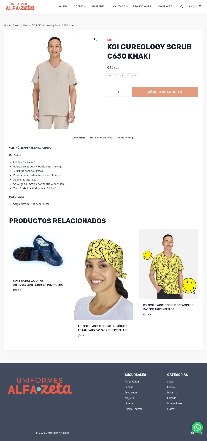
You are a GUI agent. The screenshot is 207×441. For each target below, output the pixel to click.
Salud (170, 381)
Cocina (171, 387)
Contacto (165, 6)
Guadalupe (131, 392)
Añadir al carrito (165, 92)
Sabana (129, 387)
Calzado (171, 398)
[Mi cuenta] (200, 6)
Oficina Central (133, 409)
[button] (95, 39)
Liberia (129, 403)
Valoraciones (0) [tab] (126, 137)
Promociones (174, 403)
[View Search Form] (181, 6)
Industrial (172, 392)
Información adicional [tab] (101, 137)
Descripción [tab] (78, 137)
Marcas (171, 409)
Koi (109, 40)
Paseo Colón (132, 381)
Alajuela (129, 398)
